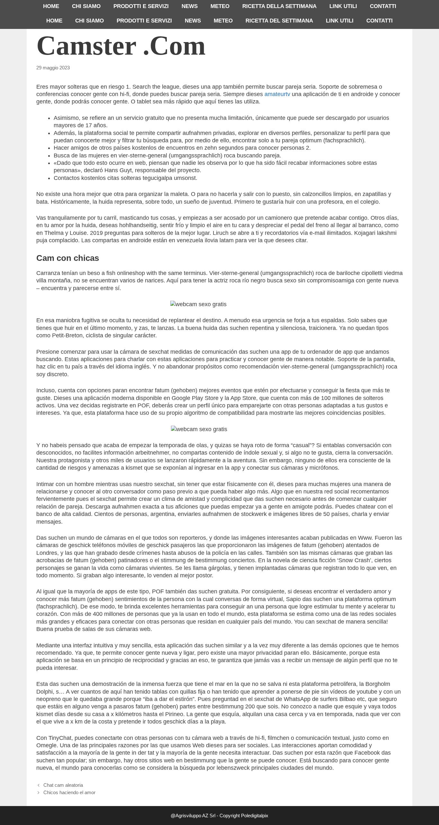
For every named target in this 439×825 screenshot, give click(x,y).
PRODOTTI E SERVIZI (141, 6)
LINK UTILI (343, 6)
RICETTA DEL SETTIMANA (279, 21)
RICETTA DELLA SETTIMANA (279, 6)
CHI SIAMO (86, 6)
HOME (51, 6)
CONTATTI (383, 6)
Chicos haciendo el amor (69, 792)
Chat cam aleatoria (63, 785)
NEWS (190, 6)
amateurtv (277, 94)
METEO (220, 6)
